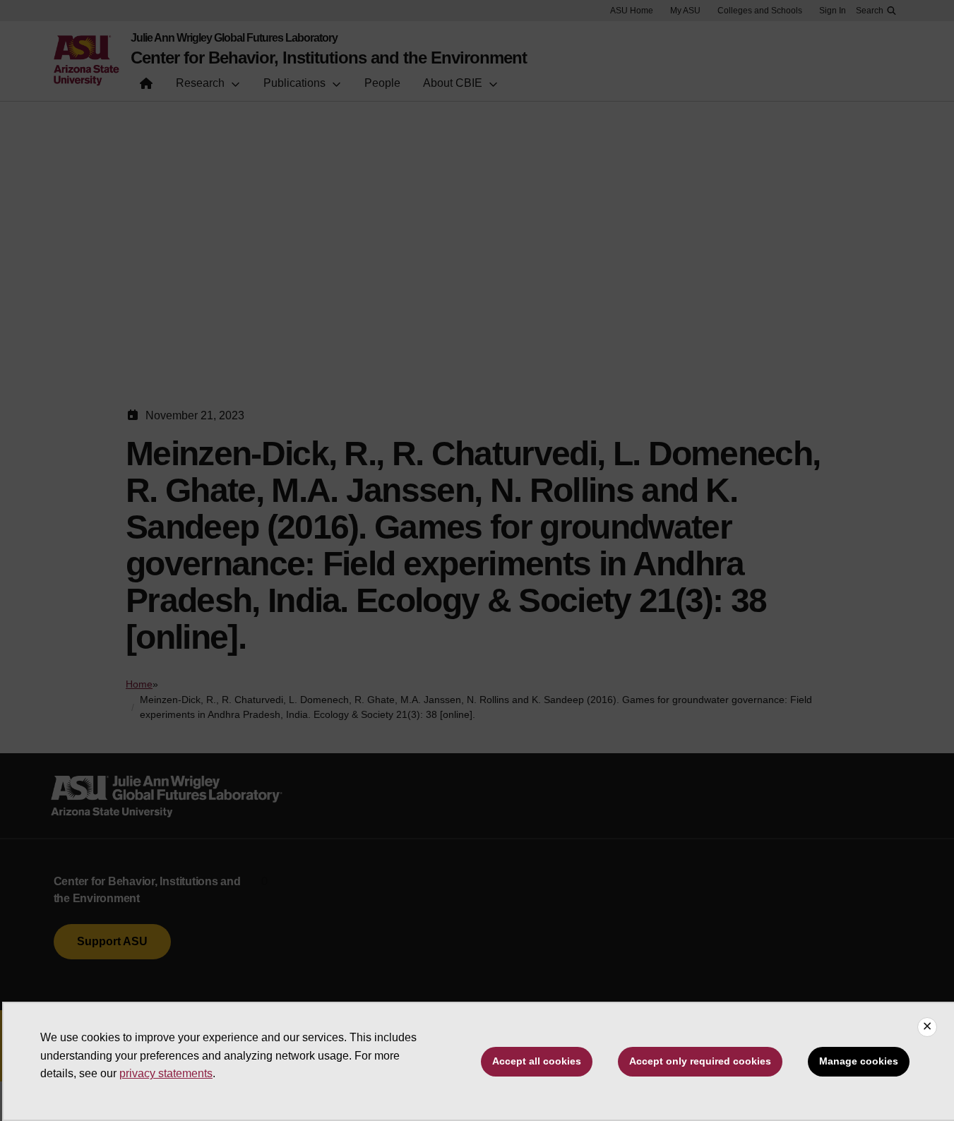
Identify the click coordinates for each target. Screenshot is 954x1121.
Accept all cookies (536, 1061)
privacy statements (166, 1073)
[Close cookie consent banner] (927, 1027)
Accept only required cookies (700, 1061)
